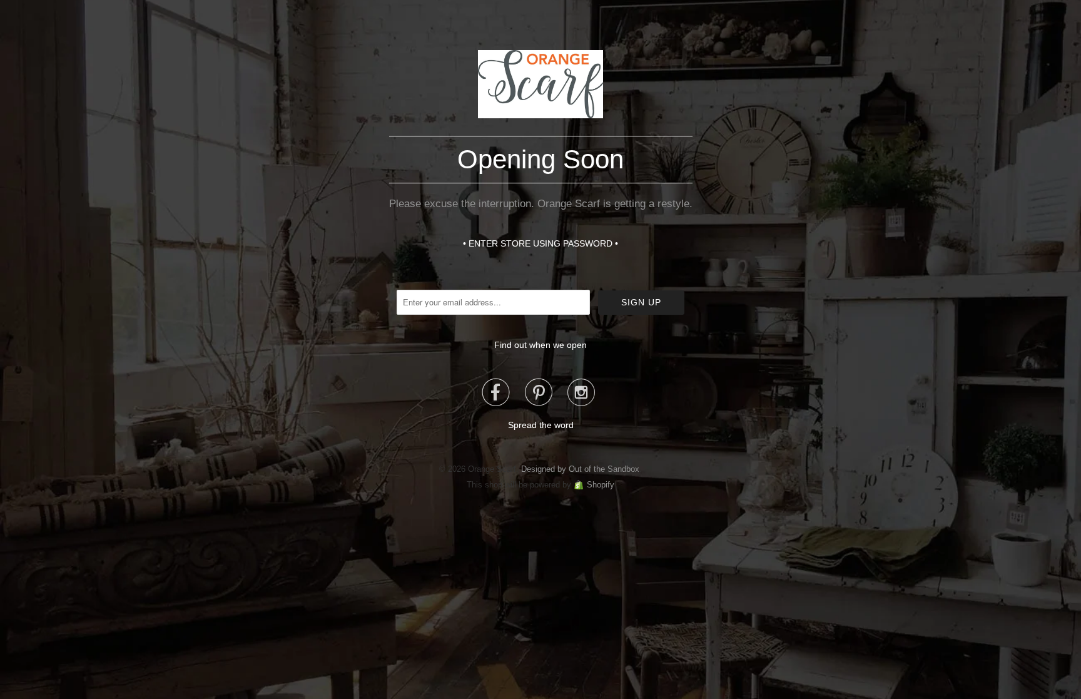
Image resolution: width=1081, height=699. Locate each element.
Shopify (600, 484)
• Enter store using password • (540, 243)
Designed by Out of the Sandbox (580, 469)
